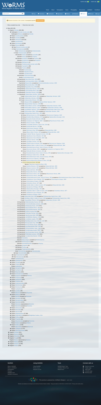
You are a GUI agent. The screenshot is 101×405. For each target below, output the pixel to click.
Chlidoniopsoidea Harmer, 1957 (33, 202)
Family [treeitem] (31, 98)
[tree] (50, 187)
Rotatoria (17, 322)
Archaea (16, 332)
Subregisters (60, 9)
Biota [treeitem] (11, 28)
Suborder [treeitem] (23, 62)
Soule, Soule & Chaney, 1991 (38, 147)
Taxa (34, 13)
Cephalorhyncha (19, 258)
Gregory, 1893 (58, 179)
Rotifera (29, 322)
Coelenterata (18, 266)
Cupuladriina (25, 66)
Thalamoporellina (26, 249)
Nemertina (18, 304)
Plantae (16, 341)
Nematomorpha (19, 300)
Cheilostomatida (36, 51)
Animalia (16, 30)
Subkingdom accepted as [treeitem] (22, 34)
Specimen (60, 13)
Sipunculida (18, 326)
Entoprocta (18, 277)
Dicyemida (18, 271)
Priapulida (17, 319)
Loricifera (17, 290)
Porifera (17, 317)
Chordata (17, 262)
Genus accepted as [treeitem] (42, 115)
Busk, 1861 (32, 162)
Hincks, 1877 (33, 173)
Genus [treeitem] (34, 119)
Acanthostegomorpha (28, 77)
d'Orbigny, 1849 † (34, 194)
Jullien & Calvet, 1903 (33, 132)
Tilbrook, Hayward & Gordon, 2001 (37, 134)
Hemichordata (18, 285)
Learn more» (69, 380)
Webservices (61, 369)
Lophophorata (18, 288)
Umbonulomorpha (28, 75)
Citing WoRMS (36, 366)
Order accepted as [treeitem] (27, 51)
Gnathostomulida (19, 283)
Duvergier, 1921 (57, 117)
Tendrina (24, 247)
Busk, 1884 (50, 130)
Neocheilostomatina (27, 243)
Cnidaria (17, 264)
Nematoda (28, 296)
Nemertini (17, 305)
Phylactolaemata (20, 254)
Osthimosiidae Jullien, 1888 (31, 111)
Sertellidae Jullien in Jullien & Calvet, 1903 (35, 198)
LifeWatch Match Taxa (63, 367)
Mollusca (17, 294)
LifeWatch (89, 9)
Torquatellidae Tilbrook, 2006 (32, 200)
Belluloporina (25, 62)
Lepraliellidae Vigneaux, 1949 (32, 109)
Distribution (51, 13)
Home (47, 9)
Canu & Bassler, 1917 (35, 136)
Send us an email (89, 366)
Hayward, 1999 (33, 128)
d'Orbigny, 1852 (33, 187)
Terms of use (36, 367)
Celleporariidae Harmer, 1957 (32, 96)
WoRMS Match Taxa (63, 366)
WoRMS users (11, 372)
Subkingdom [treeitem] (21, 32)
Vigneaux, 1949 (54, 115)
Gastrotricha (18, 279)
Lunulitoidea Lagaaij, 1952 (31, 219)
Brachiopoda (18, 43)
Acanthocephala (19, 35)
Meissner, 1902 (32, 166)
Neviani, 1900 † (33, 149)
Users (66, 9)
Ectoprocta (18, 275)
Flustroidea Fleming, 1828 (31, 213)
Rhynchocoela (19, 321)
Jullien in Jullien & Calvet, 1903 (36, 145)
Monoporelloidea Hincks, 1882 (32, 224)
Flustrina (35, 56)
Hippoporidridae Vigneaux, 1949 (47, 102)
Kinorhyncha (18, 287)
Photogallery (74, 9)
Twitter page (88, 367)
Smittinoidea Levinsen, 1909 (32, 234)
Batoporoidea (28, 83)
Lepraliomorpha (28, 73)
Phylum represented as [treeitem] (22, 304)
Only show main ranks (28, 25)
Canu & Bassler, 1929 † (35, 137)
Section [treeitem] (26, 77)
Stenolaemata (19, 256)
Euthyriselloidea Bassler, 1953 (32, 209)
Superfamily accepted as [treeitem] (38, 83)
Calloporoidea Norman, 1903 (32, 88)
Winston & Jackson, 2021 (35, 151)
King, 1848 (32, 130)
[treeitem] (31, 162)
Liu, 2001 (33, 115)
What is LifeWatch (12, 367)
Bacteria (16, 334)
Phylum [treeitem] (19, 35)
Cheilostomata (22, 51)
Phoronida (18, 309)
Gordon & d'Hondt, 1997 (34, 143)
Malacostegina (25, 239)
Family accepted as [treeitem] (40, 96)
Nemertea (17, 302)
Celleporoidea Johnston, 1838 (32, 94)
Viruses (16, 345)
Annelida (17, 37)
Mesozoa (17, 292)
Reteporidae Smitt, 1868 (31, 196)
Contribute (97, 9)
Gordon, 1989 (32, 122)
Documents (82, 9)
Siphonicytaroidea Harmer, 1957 (33, 232)
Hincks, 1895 (57, 120)
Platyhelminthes (19, 313)
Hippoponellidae (29, 102)
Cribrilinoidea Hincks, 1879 (32, 205)
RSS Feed (87, 369)
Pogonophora (18, 315)
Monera (16, 339)
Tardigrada (18, 328)
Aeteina (24, 54)
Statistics (76, 13)
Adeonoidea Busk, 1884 (31, 79)
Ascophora (24, 58)
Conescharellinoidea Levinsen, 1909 (48, 83)
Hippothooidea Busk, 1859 (31, 215)
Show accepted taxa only (13, 25)
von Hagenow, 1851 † (34, 120)
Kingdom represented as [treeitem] (20, 339)
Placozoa (17, 311)
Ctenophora (18, 268)
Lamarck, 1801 (32, 168)
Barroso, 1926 (33, 126)
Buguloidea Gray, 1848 (31, 86)
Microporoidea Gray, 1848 (31, 222)
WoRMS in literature (13, 374)
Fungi (15, 338)
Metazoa (20, 34)
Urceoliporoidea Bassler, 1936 (32, 236)
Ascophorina (25, 60)
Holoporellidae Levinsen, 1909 (32, 105)
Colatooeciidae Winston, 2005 (32, 100)
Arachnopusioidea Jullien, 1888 (33, 81)
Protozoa (16, 343)
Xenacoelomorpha (20, 330)
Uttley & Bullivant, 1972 (34, 117)
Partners (10, 371)
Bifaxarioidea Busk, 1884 (31, 85)
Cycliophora (18, 270)
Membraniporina (40, 239)
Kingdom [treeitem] (17, 30)
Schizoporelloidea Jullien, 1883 (33, 228)
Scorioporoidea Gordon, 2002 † (33, 230)
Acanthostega (27, 69)
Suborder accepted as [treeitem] (28, 54)
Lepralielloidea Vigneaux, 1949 (33, 217)
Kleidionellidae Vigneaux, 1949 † (33, 107)
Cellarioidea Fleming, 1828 (32, 92)
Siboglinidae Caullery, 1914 (36, 315)
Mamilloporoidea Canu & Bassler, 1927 (35, 221)
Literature (41, 13)
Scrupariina (25, 245)
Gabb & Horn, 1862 (34, 154)
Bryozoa (17, 45)
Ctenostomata (21, 251)
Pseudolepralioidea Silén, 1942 (33, 226)
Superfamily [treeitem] (29, 79)
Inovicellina (35, 54)
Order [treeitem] (23, 52)
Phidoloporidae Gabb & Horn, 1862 (55, 109)
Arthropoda (18, 39)
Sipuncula (30, 326)
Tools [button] (83, 13)
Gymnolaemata (20, 49)
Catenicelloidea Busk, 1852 (32, 90)
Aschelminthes (19, 41)
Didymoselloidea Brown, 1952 (32, 207)
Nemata (17, 296)
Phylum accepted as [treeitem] (21, 275)
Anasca (24, 56)
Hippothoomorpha (28, 71)
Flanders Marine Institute (44, 383)
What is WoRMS (12, 366)
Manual (91, 13)
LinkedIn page (88, 371)
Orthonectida (18, 307)
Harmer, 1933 (32, 139)
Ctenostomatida (36, 251)
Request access (37, 369)
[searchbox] (11, 14)
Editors (68, 13)
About (52, 9)
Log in (98, 13)
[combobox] (11, 13)
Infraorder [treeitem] (25, 69)
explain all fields (40, 20)
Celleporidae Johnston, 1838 (53, 96)
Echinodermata (19, 273)
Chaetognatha (19, 260)
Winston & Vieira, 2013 (37, 160)
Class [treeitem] (21, 47)
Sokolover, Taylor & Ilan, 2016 (37, 124)
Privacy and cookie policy (77, 383)
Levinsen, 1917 (33, 141)
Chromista (16, 336)
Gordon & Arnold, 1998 (34, 119)
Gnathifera (18, 281)
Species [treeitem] (36, 164)
